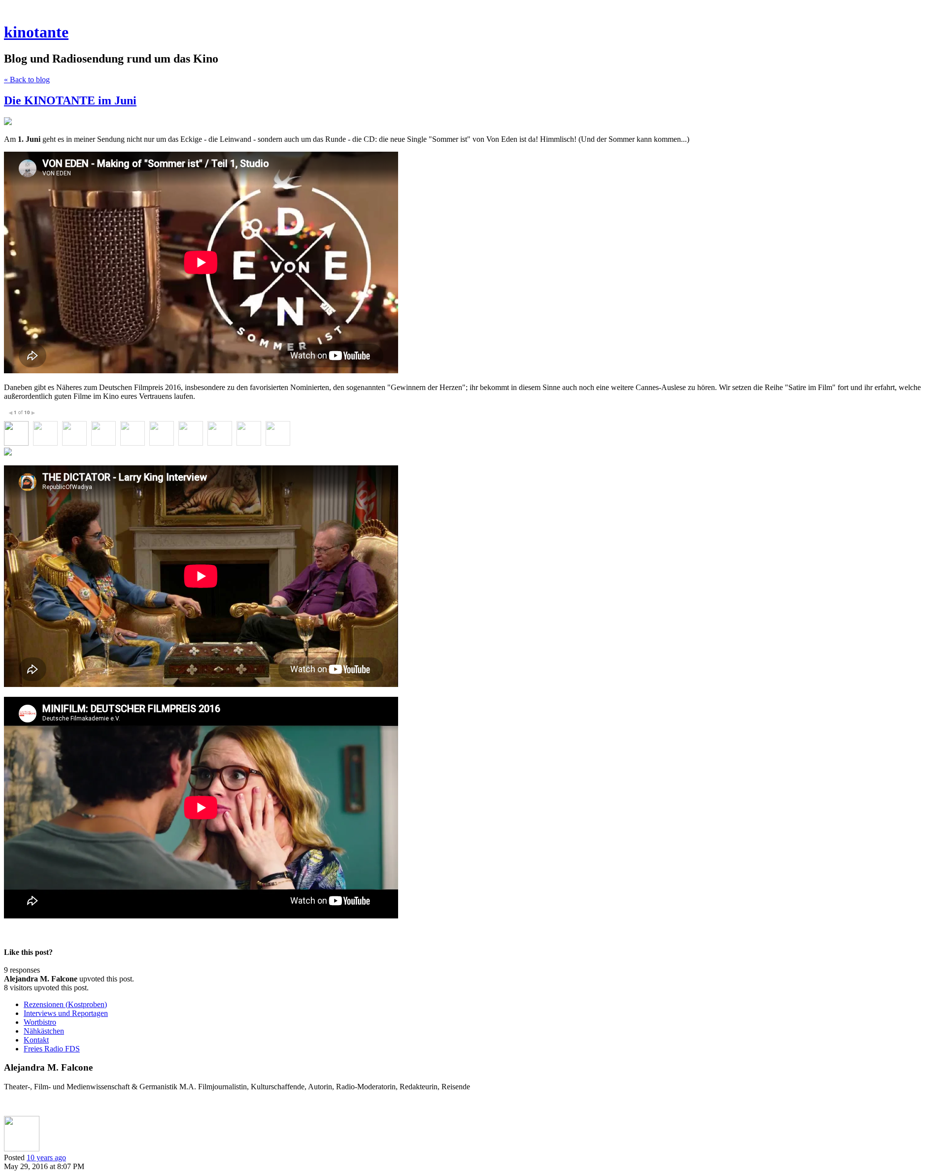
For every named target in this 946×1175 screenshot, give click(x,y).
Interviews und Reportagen (66, 1013)
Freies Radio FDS (52, 1048)
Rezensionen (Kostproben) (65, 1004)
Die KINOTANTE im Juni (70, 100)
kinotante (36, 32)
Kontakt (36, 1040)
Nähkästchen (44, 1031)
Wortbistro (40, 1022)
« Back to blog (27, 79)
